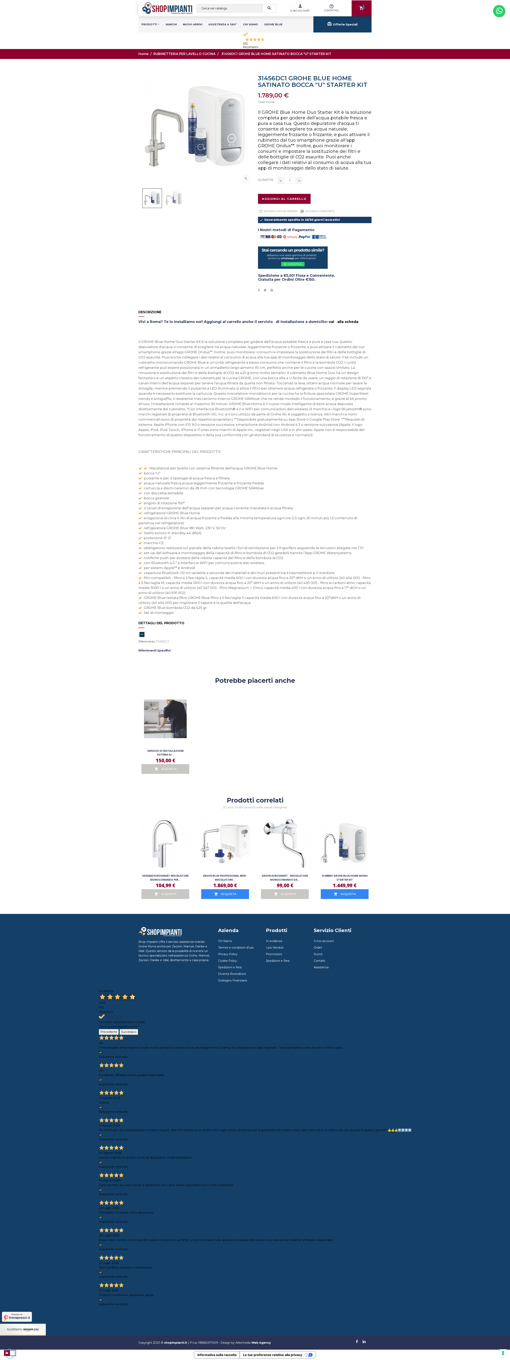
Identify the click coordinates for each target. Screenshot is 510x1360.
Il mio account (324, 941)
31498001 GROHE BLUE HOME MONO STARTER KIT (345, 877)
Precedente (108, 1032)
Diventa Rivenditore (232, 974)
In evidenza (274, 941)
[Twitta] (265, 290)
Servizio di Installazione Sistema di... (165, 753)
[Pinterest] (271, 290)
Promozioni (274, 954)
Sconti (318, 954)
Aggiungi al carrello (284, 199)
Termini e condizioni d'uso (236, 947)
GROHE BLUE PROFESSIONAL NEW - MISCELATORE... (225, 877)
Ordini (318, 947)
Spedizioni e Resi (230, 967)
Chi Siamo (225, 941)
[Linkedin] (364, 1341)
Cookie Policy (227, 961)
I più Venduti (274, 947)
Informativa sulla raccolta (216, 1355)
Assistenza (321, 967)
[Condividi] (259, 290)
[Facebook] (357, 1341)
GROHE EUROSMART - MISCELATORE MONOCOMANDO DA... (285, 877)
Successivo (128, 1032)
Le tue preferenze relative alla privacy (272, 1355)
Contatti (319, 961)
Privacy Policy (227, 954)
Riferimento (146, 641)
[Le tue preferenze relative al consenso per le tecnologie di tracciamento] (503, 1353)
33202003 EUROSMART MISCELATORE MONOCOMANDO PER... (165, 877)
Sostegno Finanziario (232, 980)
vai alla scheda (343, 322)
